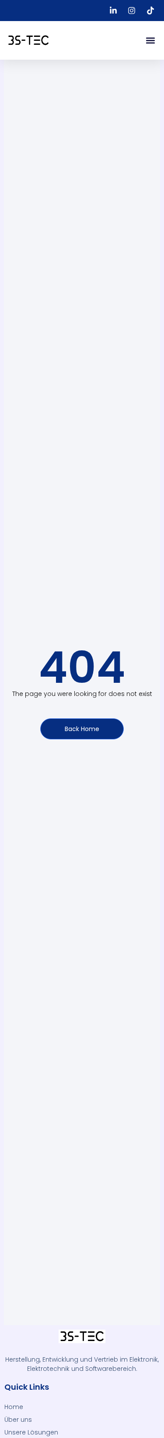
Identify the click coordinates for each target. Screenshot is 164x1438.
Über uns (18, 1419)
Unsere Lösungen (31, 1432)
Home (13, 1406)
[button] (150, 40)
